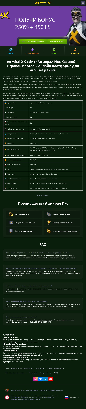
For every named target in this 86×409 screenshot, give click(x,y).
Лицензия (33, 373)
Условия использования (15, 373)
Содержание (45, 373)
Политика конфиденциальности (18, 368)
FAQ (56, 373)
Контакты (40, 368)
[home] (43, 3)
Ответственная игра (55, 368)
